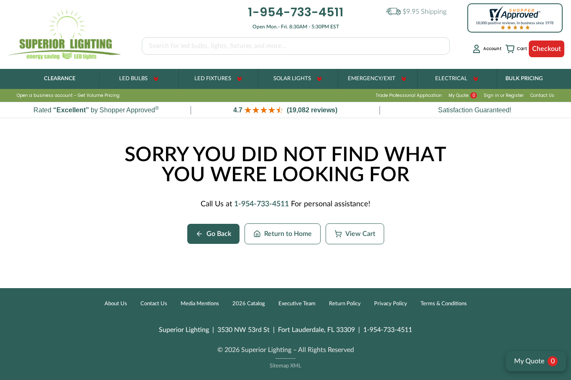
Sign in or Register (504, 95)
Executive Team (297, 304)
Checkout (546, 49)
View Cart (360, 234)
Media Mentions (200, 304)
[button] (285, 110)
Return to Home (288, 234)
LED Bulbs (133, 78)
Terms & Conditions (444, 304)
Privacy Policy (390, 304)
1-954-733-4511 (261, 204)
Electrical (451, 78)
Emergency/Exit (371, 78)
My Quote (462, 95)
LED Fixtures (212, 78)
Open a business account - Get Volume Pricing (68, 95)
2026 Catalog (248, 304)
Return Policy (345, 304)
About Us (116, 304)
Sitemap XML (285, 366)
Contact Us (542, 95)
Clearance (59, 78)
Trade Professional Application (409, 95)
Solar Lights (292, 78)
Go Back (218, 234)
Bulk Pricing (524, 78)
